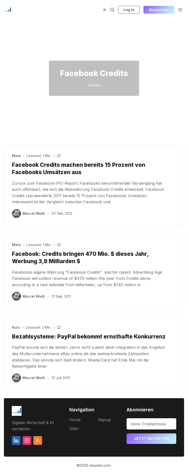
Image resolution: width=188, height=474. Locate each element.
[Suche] (112, 10)
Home (75, 419)
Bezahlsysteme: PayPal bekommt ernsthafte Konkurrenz (89, 336)
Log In (129, 10)
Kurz (16, 327)
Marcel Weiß (34, 213)
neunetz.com (100, 465)
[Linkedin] (16, 440)
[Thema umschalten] (104, 10)
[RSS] (37, 440)
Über (74, 428)
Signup (104, 419)
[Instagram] (27, 440)
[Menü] (180, 10)
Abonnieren (159, 10)
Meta (16, 156)
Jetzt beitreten (151, 438)
